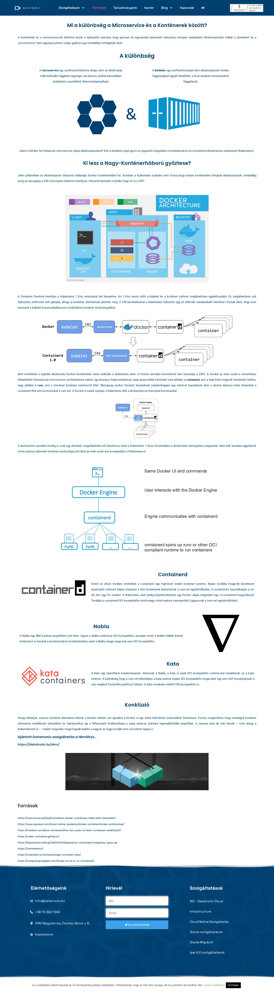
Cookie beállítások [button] (214, 985)
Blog (164, 8)
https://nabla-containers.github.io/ (38, 836)
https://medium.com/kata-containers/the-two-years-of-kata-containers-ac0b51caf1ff (69, 830)
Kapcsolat (187, 8)
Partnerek (99, 8)
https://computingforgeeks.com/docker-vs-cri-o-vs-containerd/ (56, 860)
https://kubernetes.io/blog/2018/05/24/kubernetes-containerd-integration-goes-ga (67, 842)
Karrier (149, 8)
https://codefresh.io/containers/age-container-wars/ (49, 854)
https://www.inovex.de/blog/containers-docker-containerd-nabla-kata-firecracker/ (67, 818)
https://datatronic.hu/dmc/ (38, 744)
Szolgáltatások (69, 8)
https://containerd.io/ (30, 848)
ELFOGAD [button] (233, 985)
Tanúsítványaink (125, 8)
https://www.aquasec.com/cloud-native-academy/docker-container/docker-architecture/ (71, 824)
